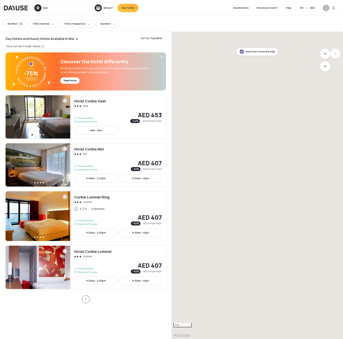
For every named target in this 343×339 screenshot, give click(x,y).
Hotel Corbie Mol (86, 165)
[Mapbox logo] (181, 335)
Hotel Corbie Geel (86, 117)
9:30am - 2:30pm (96, 178)
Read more (70, 80)
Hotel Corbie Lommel (86, 267)
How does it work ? (267, 8)
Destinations (241, 8)
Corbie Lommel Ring (86, 216)
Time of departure (75, 23)
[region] (257, 185)
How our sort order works (23, 46)
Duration (105, 23)
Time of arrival (41, 23)
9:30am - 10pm (140, 178)
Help (288, 8)
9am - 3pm (96, 130)
